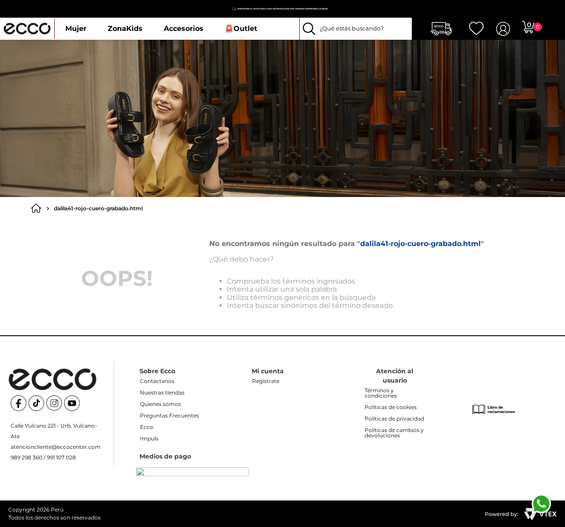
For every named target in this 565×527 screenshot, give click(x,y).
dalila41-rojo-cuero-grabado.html (98, 208)
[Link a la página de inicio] (38, 208)
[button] (357, 28)
